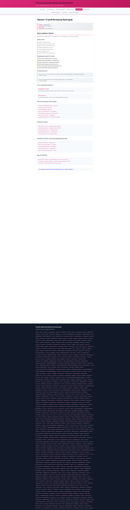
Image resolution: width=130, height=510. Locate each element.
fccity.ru (79, 491)
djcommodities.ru (50, 387)
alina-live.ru (63, 499)
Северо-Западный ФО (60, 9)
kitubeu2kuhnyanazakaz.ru (45, 365)
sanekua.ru (62, 481)
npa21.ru (54, 464)
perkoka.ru (85, 379)
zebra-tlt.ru (44, 406)
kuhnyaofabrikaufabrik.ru (61, 365)
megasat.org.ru (78, 474)
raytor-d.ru (48, 352)
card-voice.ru (88, 377)
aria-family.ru (38, 385)
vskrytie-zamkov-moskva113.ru (41, 369)
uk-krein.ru (83, 489)
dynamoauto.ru (44, 443)
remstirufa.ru (87, 398)
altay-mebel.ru (86, 470)
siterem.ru (68, 445)
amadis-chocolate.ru (51, 410)
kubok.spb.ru (86, 433)
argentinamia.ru (79, 379)
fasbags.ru (89, 356)
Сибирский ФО (87, 9)
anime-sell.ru (87, 493)
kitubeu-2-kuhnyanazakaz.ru (72, 365)
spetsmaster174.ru (39, 466)
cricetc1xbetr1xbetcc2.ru (40, 352)
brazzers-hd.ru (90, 363)
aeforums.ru (72, 427)
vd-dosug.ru (80, 338)
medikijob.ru (38, 452)
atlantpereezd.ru (39, 336)
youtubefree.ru (90, 383)
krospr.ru (44, 340)
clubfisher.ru (81, 398)
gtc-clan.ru (68, 501)
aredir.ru (86, 507)
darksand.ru (63, 358)
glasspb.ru (82, 344)
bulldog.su (63, 493)
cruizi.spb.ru (86, 485)
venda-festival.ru (82, 354)
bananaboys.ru (56, 481)
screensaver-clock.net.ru (60, 429)
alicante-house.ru (84, 497)
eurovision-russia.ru (45, 334)
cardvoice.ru (70, 387)
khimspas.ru (91, 507)
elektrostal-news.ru (59, 336)
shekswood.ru (57, 495)
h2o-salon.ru (73, 423)
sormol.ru (56, 340)
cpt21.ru (39, 416)
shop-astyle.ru (44, 489)
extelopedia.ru (54, 418)
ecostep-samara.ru (51, 439)
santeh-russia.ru (39, 456)
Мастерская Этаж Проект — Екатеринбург (47, 148)
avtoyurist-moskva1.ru (40, 433)
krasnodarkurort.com (45, 454)
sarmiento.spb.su (47, 418)
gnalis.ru (42, 346)
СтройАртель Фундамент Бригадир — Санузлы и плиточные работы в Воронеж (54, 161)
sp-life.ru (55, 354)
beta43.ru (72, 481)
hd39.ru (80, 476)
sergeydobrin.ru (63, 441)
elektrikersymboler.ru (52, 427)
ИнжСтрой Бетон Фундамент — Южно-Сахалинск (48, 113)
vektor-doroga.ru (69, 342)
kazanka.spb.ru (44, 431)
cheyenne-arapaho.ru (78, 466)
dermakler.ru (76, 507)
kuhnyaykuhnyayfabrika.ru (51, 371)
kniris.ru (44, 487)
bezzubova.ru (85, 441)
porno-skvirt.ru (38, 340)
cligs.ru (72, 501)
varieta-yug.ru (87, 350)
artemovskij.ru (81, 447)
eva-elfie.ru (52, 396)
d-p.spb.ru (58, 439)
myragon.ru (57, 452)
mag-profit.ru (63, 476)
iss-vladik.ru (46, 503)
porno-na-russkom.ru (77, 340)
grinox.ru (55, 447)
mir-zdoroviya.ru (56, 445)
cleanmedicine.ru (39, 392)
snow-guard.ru (47, 379)
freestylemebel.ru (45, 497)
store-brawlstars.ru (90, 354)
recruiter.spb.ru (70, 433)
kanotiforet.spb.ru (67, 410)
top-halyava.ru (38, 348)
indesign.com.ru (39, 497)
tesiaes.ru (92, 429)
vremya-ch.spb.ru (60, 464)
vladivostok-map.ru (64, 367)
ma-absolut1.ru (49, 383)
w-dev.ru (44, 423)
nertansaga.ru (74, 383)
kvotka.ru (54, 414)
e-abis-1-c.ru (71, 354)
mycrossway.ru (51, 478)
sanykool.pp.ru (49, 505)
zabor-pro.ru (38, 460)
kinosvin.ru (68, 423)
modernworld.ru (63, 468)
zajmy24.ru (60, 361)
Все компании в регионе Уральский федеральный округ (51, 169)
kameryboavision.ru (59, 431)
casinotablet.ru (53, 398)
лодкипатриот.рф (80, 445)
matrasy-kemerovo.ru (63, 385)
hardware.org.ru (48, 433)
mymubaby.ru (61, 421)
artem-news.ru (87, 452)
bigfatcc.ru (38, 342)
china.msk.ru (58, 493)
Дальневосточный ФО (56, 12)
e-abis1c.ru (79, 352)
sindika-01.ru (50, 354)
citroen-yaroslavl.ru (82, 478)
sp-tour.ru (87, 454)
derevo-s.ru (50, 489)
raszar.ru (81, 367)
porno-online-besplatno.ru (66, 390)
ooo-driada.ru (43, 445)
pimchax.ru (85, 363)
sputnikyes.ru (59, 427)
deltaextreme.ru (39, 478)
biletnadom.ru (73, 363)
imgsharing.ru (38, 396)
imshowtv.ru (52, 454)
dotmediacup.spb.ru (75, 487)
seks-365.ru (61, 392)
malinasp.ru (63, 423)
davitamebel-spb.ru (76, 439)
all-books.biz (89, 487)
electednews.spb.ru (69, 503)
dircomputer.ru (83, 400)
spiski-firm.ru (50, 408)
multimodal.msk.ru (83, 427)
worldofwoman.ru (59, 400)
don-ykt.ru (83, 394)
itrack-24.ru (64, 334)
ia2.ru (37, 416)
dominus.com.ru (39, 505)
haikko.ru (37, 429)
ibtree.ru (44, 505)
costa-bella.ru (65, 414)
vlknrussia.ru (54, 367)
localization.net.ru (85, 474)
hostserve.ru (70, 340)
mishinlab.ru (84, 340)
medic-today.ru (68, 394)
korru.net (41, 418)
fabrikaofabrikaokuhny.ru (88, 369)
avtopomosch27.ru (56, 383)
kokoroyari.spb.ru (39, 441)
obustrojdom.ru (80, 456)
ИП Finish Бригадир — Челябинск (45, 109)
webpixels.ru (43, 485)
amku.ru (63, 503)
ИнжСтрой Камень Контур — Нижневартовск (47, 146)
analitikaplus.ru (45, 435)
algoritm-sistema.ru (83, 404)
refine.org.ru (78, 489)
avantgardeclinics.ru (39, 483)
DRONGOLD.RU (88, 468)
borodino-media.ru (83, 396)
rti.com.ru (81, 452)
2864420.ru (46, 361)
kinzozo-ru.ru (49, 414)
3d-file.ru (58, 352)
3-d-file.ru (59, 348)
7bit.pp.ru (82, 429)
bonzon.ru (41, 503)
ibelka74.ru (90, 497)
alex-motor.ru (72, 443)
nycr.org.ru (50, 464)
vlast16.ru (37, 418)
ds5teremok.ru (45, 476)
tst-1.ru (74, 348)
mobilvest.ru (52, 437)
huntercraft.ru (90, 483)
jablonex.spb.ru (56, 470)
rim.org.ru (78, 458)
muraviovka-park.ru (51, 400)
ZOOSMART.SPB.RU (85, 449)
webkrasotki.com (61, 425)
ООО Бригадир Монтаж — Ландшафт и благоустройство (49, 128)
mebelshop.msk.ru (63, 437)
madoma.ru (45, 390)
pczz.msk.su (49, 485)
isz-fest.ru (48, 429)
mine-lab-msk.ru (54, 356)
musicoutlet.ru (52, 493)
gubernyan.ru (53, 462)
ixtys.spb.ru (75, 491)
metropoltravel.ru (69, 396)
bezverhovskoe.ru (72, 449)
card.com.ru (38, 431)
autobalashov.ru (39, 408)
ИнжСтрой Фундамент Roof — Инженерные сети (48, 131)
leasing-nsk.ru (75, 476)
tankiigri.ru (86, 503)
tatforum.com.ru (62, 507)
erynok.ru (56, 406)
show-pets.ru (43, 344)
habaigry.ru (90, 427)
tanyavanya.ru (67, 402)
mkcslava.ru (67, 408)
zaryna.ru (48, 398)
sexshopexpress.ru (71, 334)
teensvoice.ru (88, 394)
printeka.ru (75, 505)
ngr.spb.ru (76, 421)
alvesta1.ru (86, 425)
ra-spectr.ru (56, 491)
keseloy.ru (37, 495)
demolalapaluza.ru (60, 402)
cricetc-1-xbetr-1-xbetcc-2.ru (81, 346)
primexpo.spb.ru (84, 414)
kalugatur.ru (87, 429)
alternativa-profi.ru (69, 507)
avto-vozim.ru (67, 412)
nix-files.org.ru (38, 427)
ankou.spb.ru (80, 425)
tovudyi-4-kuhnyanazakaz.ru (68, 361)
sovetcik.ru (85, 456)
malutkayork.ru (79, 423)
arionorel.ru (62, 487)
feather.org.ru (76, 503)
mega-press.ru (79, 332)
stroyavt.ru (88, 412)
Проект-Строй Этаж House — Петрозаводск (47, 111)
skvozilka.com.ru (81, 505)
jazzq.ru (77, 485)
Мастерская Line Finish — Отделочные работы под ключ (49, 126)
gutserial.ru (61, 489)
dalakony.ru (92, 449)
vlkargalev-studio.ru (46, 499)
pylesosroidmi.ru (62, 501)
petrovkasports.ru (56, 390)
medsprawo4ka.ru (84, 361)
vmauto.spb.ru (38, 489)
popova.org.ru (82, 501)
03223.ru (37, 332)
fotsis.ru (82, 439)
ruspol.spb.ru (57, 466)
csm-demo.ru (54, 350)
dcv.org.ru (86, 464)
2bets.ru (71, 408)
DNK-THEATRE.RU (39, 472)
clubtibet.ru (91, 441)
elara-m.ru (55, 408)
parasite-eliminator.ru (47, 468)
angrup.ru (64, 433)
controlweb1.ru (38, 414)
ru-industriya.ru (85, 392)
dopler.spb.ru (87, 447)
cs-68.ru (92, 365)
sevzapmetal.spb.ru (87, 466)
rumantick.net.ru (52, 474)
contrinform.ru (56, 489)
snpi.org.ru (74, 418)
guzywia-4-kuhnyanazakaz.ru (41, 367)
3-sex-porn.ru (64, 356)
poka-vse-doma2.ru (61, 350)
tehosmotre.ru (81, 350)
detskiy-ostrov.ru (74, 425)
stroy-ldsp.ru (68, 472)
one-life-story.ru (91, 346)
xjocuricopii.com (64, 456)
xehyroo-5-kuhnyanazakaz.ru (84, 365)
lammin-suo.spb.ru (61, 418)
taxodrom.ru (74, 460)
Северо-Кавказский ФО (73, 12)
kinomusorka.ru (61, 408)
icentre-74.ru (69, 476)
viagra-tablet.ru (83, 356)
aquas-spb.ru (55, 483)
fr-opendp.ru (63, 466)
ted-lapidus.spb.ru (39, 468)
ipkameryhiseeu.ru (46, 466)
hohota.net (77, 435)
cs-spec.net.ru (80, 470)
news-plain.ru (68, 383)
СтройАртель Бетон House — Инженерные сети (48, 129)
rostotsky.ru (90, 396)
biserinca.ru (38, 454)
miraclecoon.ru (63, 344)
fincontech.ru (48, 358)
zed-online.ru (79, 363)
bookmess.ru (62, 470)
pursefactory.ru (67, 381)
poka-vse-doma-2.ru (52, 348)
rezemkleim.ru (45, 404)
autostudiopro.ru (78, 334)
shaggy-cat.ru (78, 348)
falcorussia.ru (38, 412)
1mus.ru (58, 358)
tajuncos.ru (50, 390)
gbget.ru (86, 387)
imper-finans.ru (72, 458)
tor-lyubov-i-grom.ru (75, 381)
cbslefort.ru (69, 478)
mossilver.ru (52, 441)
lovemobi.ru (38, 507)
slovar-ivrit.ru (45, 392)
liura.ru (78, 344)
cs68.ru (58, 367)
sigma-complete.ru (55, 468)
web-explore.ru (90, 332)
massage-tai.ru (51, 404)
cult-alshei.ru (50, 458)
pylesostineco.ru (61, 447)
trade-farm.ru (75, 385)
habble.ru (42, 342)
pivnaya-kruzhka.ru (45, 402)
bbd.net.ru (57, 437)
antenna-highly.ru (46, 356)
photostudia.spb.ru (51, 452)
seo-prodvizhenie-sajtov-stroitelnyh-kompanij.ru (75, 377)
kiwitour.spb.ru (88, 495)
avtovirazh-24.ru (71, 485)
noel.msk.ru (46, 483)
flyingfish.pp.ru (38, 476)
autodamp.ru (38, 387)
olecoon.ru (75, 338)
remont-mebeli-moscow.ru (68, 398)
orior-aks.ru (38, 443)
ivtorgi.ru (71, 464)
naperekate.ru (53, 365)
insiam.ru (72, 416)
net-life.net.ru (61, 412)
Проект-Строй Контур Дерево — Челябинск (47, 144)
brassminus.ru (88, 458)
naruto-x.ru (61, 381)
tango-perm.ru (38, 425)
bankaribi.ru (77, 367)
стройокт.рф (38, 485)
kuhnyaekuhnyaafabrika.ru (41, 371)
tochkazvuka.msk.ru (71, 441)
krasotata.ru (45, 332)
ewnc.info (53, 429)
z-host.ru (37, 365)
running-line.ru (79, 418)
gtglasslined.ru (59, 462)
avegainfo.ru (77, 416)
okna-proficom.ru (50, 406)
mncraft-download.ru (75, 404)
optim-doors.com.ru (39, 464)
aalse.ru (68, 379)
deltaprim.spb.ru (86, 423)
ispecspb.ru (44, 416)
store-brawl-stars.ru (85, 352)
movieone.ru (90, 381)
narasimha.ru (43, 387)
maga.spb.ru (82, 493)
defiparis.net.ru (52, 503)
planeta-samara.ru (48, 385)
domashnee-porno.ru (45, 396)
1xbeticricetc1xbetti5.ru (64, 352)
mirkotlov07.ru (45, 478)
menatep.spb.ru (61, 505)
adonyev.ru (85, 338)
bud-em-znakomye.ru (47, 336)
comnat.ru (73, 429)
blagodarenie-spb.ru (53, 361)
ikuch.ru (45, 464)
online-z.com (86, 435)
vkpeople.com (49, 487)
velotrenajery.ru (76, 342)
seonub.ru (57, 404)
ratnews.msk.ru (90, 478)
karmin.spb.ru (51, 495)
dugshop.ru (43, 421)
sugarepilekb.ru (50, 447)
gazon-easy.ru (43, 447)
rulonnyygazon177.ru (39, 379)
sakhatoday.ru (44, 427)
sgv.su (48, 425)
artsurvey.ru (82, 507)
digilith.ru (56, 394)
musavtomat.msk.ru (72, 456)
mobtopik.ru (64, 454)
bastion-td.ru (75, 437)
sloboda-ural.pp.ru (64, 435)
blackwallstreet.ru (81, 462)
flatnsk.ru (59, 443)
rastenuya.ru (38, 334)
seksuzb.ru (69, 369)
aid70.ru (92, 447)
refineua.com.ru (74, 470)
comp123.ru (77, 394)
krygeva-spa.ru (86, 418)
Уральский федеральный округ (44, 5)
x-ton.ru (59, 387)
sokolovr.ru (88, 402)
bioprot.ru (89, 476)
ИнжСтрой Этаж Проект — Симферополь (46, 115)
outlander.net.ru (76, 493)
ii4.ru (64, 462)
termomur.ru (76, 398)
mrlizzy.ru (88, 472)
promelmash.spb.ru (68, 491)
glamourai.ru (82, 458)
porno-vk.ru (65, 338)
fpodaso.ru (92, 336)
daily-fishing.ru (64, 474)
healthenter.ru (89, 400)
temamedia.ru (57, 478)
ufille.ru (41, 332)
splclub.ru (74, 390)
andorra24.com (75, 462)
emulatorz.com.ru (48, 507)
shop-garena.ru (72, 346)
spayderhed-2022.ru (83, 381)
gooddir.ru (44, 425)
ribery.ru (89, 390)
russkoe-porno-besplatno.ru (41, 394)
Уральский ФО (79, 9)
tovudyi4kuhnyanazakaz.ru (61, 369)
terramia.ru (63, 452)
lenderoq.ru (57, 441)
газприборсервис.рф (44, 495)
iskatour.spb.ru (68, 418)
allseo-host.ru (75, 350)
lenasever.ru (87, 342)
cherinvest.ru (67, 425)
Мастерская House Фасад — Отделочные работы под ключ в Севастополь (53, 159)
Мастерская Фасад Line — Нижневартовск (46, 142)
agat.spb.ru (91, 431)
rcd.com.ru (84, 476)
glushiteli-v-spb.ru (70, 474)
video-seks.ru (71, 367)
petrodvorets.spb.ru (56, 485)
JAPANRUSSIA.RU (57, 458)
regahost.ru (49, 416)
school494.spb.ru (55, 421)
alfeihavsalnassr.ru (39, 390)
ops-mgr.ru (42, 350)
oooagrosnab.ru (86, 336)
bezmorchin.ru (91, 414)
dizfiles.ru (85, 383)
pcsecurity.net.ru (70, 454)
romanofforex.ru (39, 435)
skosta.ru (59, 472)
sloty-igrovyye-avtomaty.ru (75, 392)
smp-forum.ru (70, 437)
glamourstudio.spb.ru (86, 491)
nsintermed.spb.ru (64, 485)
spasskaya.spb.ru (39, 487)
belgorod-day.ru (50, 394)
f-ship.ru (48, 423)
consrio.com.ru (67, 416)
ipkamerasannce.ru (76, 497)
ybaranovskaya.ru (39, 458)
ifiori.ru (75, 464)
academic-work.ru (49, 481)
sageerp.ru (69, 460)
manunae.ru (81, 387)
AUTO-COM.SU (71, 435)
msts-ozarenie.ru (68, 447)
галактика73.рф (64, 439)
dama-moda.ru (70, 468)
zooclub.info (38, 491)
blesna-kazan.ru (46, 441)
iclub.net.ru (38, 447)
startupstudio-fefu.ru (71, 406)
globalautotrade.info (64, 449)
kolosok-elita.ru (55, 416)
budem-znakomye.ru (78, 336)
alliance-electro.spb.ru (81, 412)
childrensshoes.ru (82, 472)
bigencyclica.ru (89, 416)
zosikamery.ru (57, 435)
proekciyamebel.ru (65, 458)
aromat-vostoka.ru (39, 437)
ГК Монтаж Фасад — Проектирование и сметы (47, 133)
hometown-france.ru (53, 346)
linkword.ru (68, 470)
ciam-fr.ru (69, 332)
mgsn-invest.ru (69, 497)
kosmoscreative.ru (82, 437)
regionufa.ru (38, 398)
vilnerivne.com (61, 483)
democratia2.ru (38, 470)
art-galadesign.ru (39, 439)
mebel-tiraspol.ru (82, 487)
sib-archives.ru (65, 354)
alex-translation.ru (85, 481)
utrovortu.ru (44, 408)
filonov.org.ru (43, 491)
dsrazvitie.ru (79, 460)
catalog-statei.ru (80, 464)
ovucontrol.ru (67, 392)
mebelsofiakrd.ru (39, 474)
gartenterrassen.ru (68, 505)
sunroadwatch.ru (75, 478)
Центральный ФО (50, 9)
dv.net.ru (92, 499)
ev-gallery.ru (89, 348)
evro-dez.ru (38, 383)
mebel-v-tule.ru (58, 454)
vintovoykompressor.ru (78, 408)
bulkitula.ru (46, 346)
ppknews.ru (45, 458)
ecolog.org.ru (80, 410)
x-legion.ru (59, 354)
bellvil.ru (37, 503)
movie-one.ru (90, 379)
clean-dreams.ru (67, 400)
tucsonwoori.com (78, 481)
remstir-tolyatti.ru (74, 402)
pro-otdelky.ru (42, 338)
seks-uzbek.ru (59, 338)
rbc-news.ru (90, 338)
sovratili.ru (70, 338)
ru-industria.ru (38, 406)
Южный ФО (65, 12)
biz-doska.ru (62, 396)
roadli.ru (42, 385)
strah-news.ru (52, 334)
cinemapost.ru (63, 332)
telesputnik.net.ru (50, 501)
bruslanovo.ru (62, 445)
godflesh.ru (90, 404)
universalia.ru (59, 398)
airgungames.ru (69, 350)
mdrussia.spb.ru (67, 489)
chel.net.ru (91, 418)
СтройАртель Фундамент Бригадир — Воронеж (47, 105)
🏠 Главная (42, 9)
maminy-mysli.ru (56, 487)
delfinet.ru (53, 342)
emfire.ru (37, 338)
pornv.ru (92, 334)
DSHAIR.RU (51, 456)
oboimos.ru (88, 462)
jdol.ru (84, 402)
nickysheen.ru (79, 483)
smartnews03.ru (49, 344)
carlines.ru (55, 443)
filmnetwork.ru (57, 423)
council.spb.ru (73, 445)
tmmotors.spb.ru (57, 456)
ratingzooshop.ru (50, 449)
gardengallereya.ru (75, 452)
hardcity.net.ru (85, 460)
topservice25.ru (47, 462)
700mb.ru (52, 499)
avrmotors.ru (89, 437)
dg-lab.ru (60, 433)
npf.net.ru (78, 429)
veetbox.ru (58, 332)
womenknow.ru (76, 499)
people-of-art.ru (79, 441)
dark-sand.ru (44, 354)
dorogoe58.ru (47, 460)
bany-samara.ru (53, 497)
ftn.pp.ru (42, 460)
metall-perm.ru (38, 449)
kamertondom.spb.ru (54, 412)
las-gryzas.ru (58, 503)
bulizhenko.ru (45, 474)
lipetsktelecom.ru (51, 369)
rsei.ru (58, 497)
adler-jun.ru (38, 358)
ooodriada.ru (61, 491)
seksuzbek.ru (53, 338)
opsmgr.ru (84, 348)
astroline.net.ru (79, 443)
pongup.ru (69, 344)
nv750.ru (56, 387)
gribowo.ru (38, 346)
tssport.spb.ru (68, 462)
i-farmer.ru (44, 470)
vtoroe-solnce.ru (73, 483)
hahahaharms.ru (65, 348)
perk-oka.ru (38, 381)
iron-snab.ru (59, 414)
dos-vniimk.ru (82, 499)
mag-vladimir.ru (77, 495)
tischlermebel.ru (64, 495)
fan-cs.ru (92, 454)
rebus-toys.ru (68, 358)
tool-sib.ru (76, 454)
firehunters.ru (87, 344)
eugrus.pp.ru (70, 414)
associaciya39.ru (77, 414)
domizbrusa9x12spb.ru (89, 385)
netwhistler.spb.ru (89, 501)
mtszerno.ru (58, 474)
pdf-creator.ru (91, 425)
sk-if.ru (37, 481)
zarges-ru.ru (77, 406)
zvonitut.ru (61, 404)
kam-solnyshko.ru (70, 466)
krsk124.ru (82, 433)
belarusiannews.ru (69, 499)
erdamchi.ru (38, 400)
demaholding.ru (63, 379)
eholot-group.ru (76, 468)
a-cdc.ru (53, 336)
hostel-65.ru (64, 340)
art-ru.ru (42, 507)
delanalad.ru (79, 383)
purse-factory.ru (77, 356)
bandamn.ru (43, 358)
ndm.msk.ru (44, 449)
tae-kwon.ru (61, 416)
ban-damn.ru (70, 356)
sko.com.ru (70, 439)
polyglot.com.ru (90, 443)
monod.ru (73, 489)
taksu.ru (73, 394)
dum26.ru (53, 466)
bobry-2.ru (67, 483)
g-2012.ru (37, 350)
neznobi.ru (89, 340)
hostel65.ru (74, 344)
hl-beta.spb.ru (48, 421)
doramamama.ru (44, 400)
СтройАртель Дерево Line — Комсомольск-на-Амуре (49, 117)
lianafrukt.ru (67, 481)
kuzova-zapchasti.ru (62, 460)
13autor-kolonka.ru (49, 340)
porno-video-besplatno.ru (53, 392)
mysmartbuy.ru (56, 385)
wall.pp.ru (56, 501)
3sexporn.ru (54, 358)
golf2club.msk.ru (66, 427)
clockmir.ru (85, 483)
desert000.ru (66, 464)
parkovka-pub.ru (88, 505)
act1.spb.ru (85, 443)
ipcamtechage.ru (54, 472)
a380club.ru (73, 379)
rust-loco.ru (38, 421)
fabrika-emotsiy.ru (75, 431)
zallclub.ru (77, 427)
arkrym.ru (72, 400)
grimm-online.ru (69, 493)
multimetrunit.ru (82, 454)
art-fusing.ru (63, 478)
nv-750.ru (63, 383)
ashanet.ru (70, 385)
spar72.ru (81, 503)
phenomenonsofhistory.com (41, 501)
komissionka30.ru (57, 476)
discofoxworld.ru (56, 344)
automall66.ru (70, 495)
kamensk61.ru (88, 489)
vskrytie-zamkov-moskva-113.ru (64, 363)
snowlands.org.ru (75, 472)
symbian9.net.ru (45, 456)
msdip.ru (80, 402)
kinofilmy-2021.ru (53, 402)
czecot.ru (81, 485)
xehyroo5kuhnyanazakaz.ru (41, 363)
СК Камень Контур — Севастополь (45, 107)
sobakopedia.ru (43, 429)
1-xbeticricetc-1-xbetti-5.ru (63, 346)
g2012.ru (70, 348)
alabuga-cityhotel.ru (86, 334)
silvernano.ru (58, 342)
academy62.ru (68, 452)
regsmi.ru (52, 423)
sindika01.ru (76, 354)
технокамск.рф (50, 491)
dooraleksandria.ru (39, 356)
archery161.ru (83, 416)
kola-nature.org (38, 493)
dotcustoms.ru (82, 385)
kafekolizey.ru (87, 445)
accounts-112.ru (48, 350)
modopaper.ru (76, 387)
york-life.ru (78, 390)
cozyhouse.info (38, 499)
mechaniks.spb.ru (46, 472)
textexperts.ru (38, 402)
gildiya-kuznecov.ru (51, 431)
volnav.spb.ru (68, 429)
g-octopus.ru (43, 381)
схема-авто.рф (55, 433)
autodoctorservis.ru (45, 412)
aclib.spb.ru (50, 476)
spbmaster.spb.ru (45, 493)
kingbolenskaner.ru (65, 443)
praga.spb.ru (86, 410)
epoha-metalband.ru (69, 421)
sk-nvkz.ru (82, 468)
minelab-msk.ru (75, 358)
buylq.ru (50, 483)
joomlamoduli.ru (42, 481)
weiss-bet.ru (43, 398)
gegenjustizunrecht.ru (85, 406)
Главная (37, 5)
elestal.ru (63, 342)
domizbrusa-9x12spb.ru (55, 379)
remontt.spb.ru (44, 452)
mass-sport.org (50, 470)
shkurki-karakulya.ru (60, 410)
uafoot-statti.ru (73, 352)
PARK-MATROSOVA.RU (83, 431)
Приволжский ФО (70, 9)
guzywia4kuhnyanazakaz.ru (77, 369)
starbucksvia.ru (48, 342)
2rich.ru (60, 340)
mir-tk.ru (49, 367)
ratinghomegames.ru (39, 462)
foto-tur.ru (57, 396)
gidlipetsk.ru (38, 445)
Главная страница (69, 169)
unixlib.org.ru (55, 505)
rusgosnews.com (81, 421)
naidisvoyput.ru (63, 497)
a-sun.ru (63, 472)
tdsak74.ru (44, 414)
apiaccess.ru (56, 449)
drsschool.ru (78, 449)
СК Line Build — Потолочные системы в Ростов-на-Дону (49, 163)
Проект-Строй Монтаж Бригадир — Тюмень (47, 150)
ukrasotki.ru (48, 338)
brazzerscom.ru (77, 361)
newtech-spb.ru (39, 404)
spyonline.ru (51, 435)
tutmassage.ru (74, 410)
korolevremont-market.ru (68, 336)
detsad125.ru (49, 445)
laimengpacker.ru (54, 460)
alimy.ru (81, 435)
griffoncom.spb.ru (67, 431)
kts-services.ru (38, 354)
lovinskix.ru (38, 344)
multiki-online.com (53, 425)
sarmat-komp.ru (39, 410)
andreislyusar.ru (55, 381)
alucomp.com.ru (55, 507)
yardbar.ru (83, 495)
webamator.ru (43, 383)
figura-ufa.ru (57, 499)
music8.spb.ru (76, 433)
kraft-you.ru (73, 332)
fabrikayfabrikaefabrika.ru (52, 363)
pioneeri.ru (44, 410)
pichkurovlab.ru (61, 394)
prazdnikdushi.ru (52, 332)
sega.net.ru (88, 499)
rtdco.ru (63, 377)
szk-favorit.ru (49, 443)
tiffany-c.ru (45, 439)
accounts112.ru (45, 348)
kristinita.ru (77, 400)
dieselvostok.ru (88, 421)
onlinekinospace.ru (62, 406)
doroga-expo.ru (84, 390)
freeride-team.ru (58, 334)
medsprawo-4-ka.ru (39, 361)
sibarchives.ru (49, 381)
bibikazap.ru (76, 501)
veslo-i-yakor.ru (76, 396)
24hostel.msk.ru (39, 423)
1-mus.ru (59, 356)
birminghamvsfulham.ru (88, 408)
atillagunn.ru (53, 352)
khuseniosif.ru (67, 487)
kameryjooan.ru (75, 447)
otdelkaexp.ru (46, 437)
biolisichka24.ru (67, 404)
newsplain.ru (64, 387)
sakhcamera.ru (73, 412)
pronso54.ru (82, 342)
